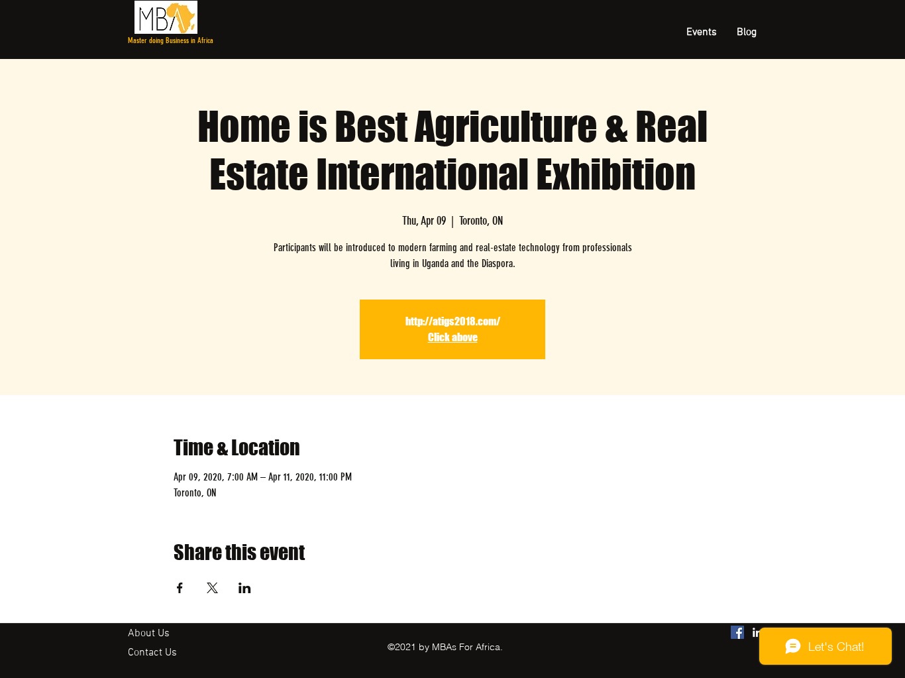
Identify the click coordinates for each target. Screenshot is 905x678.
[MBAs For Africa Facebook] (737, 632)
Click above (453, 337)
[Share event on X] (212, 588)
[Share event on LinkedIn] (245, 588)
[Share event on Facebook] (180, 588)
